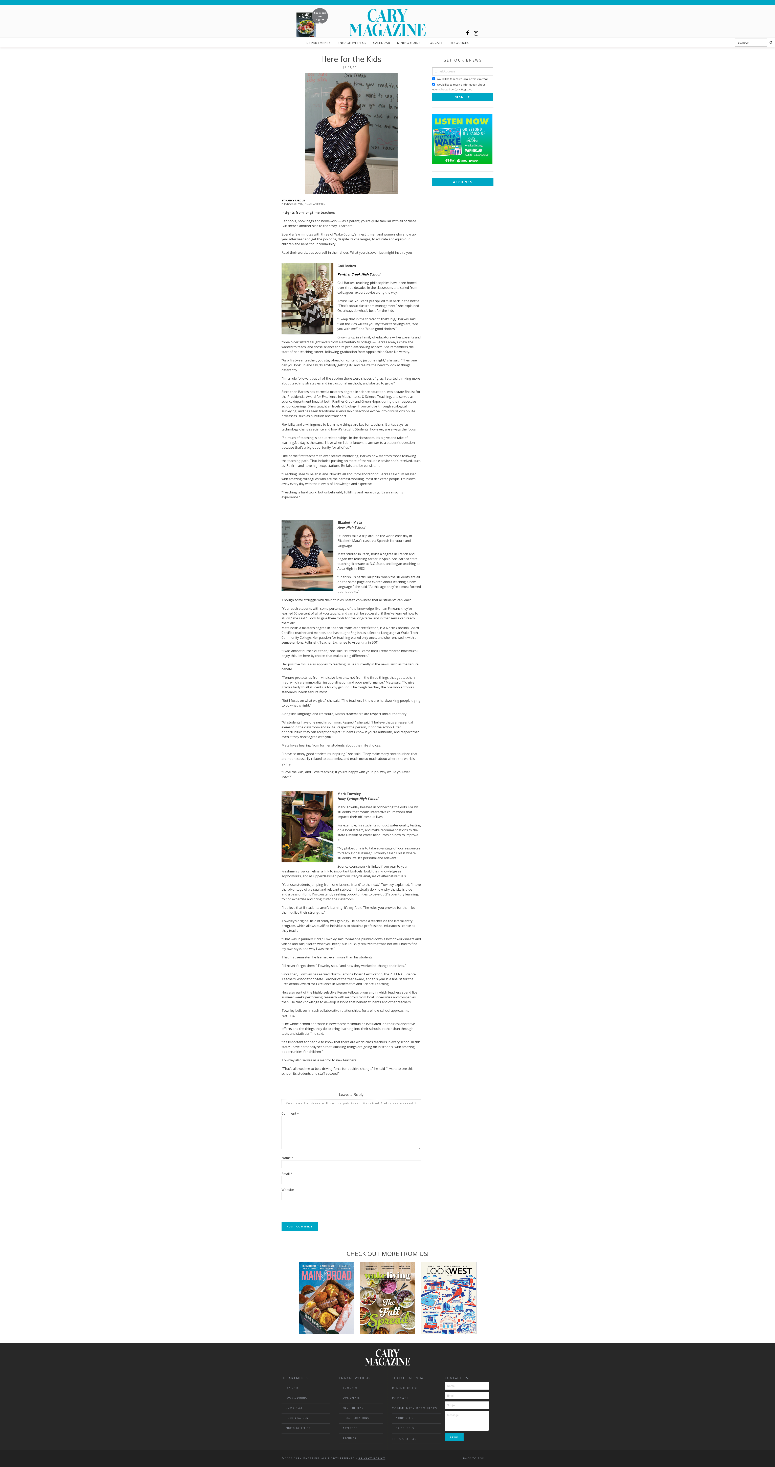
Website (288, 1189)
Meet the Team (353, 1407)
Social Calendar (409, 1378)
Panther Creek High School (358, 274)
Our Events (351, 1397)
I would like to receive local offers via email (462, 79)
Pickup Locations (356, 1418)
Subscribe (350, 1387)
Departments (318, 43)
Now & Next (294, 1407)
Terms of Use (405, 1439)
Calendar (381, 43)
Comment (290, 1113)
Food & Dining (296, 1397)
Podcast (435, 43)
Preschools (405, 1428)
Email (287, 1174)
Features (292, 1387)
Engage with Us (352, 43)
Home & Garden (297, 1418)
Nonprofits (404, 1418)
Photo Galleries (298, 1428)
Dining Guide (409, 43)
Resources (459, 43)
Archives (462, 182)
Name (287, 1158)
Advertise (350, 1428)
